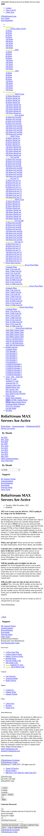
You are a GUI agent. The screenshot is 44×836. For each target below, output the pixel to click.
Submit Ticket (11, 692)
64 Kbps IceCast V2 (13, 185)
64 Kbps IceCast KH (13, 121)
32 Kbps (9, 31)
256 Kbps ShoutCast (13, 111)
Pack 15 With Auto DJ (14, 284)
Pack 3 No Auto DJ (13, 269)
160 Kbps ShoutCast (13, 107)
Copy (36, 825)
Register (9, 706)
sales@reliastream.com (9, 749)
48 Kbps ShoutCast (13, 98)
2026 (12, 50)
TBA (12, 71)
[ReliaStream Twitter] (9, 762)
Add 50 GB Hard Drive (14, 341)
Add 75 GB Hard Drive (14, 343)
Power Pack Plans (22, 265)
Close (4, 794)
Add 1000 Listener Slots (15, 330)
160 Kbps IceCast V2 (14, 191)
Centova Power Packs (14, 654)
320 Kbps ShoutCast (13, 113)
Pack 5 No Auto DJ (13, 273)
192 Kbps (9, 43)
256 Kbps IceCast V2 (14, 195)
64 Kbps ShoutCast (13, 100)
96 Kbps (9, 37)
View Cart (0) (11, 10)
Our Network (11, 676)
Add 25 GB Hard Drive (14, 339)
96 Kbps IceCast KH (13, 124)
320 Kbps (9, 48)
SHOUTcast (15, 94)
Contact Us (10, 690)
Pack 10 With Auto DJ (14, 280)
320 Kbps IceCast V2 (14, 197)
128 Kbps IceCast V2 (14, 189)
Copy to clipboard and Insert (17, 827)
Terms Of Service (12, 768)
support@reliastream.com (10, 751)
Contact (8, 8)
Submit (10, 794)
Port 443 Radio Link (13, 661)
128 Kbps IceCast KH (14, 126)
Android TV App (14, 665)
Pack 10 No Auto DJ (13, 278)
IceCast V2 (12, 178)
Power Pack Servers (13, 263)
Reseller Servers (12, 347)
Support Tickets (11, 694)
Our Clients (5, 18)
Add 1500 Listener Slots (15, 332)
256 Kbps (9, 46)
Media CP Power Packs (14, 656)
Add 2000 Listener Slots (15, 335)
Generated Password (8, 820)
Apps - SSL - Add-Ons (14, 377)
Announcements (18, 426)
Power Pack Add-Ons (19, 328)
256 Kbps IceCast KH (14, 132)
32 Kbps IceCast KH (13, 117)
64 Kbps (9, 35)
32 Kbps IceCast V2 (13, 181)
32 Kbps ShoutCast (13, 96)
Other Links (10, 396)
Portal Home (5, 426)
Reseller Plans (11, 658)
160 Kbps (9, 41)
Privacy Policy (11, 771)
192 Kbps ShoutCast (13, 109)
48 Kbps (9, 33)
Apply (4, 799)
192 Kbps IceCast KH (14, 130)
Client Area (10, 12)
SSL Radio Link (12, 663)
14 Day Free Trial (12, 652)
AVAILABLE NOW (16, 29)
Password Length (7, 816)
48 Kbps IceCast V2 (13, 183)
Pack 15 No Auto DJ (13, 282)
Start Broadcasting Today (10, 643)
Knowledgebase (7, 20)
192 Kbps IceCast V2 (14, 193)
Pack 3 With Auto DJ (13, 271)
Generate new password (10, 825)
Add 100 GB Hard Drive (15, 345)
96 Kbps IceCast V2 (13, 187)
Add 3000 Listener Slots (15, 337)
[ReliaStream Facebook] (10, 760)
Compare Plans (11, 267)
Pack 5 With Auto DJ (13, 275)
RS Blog (9, 410)
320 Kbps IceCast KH (14, 134)
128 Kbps (9, 39)
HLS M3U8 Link (15, 667)
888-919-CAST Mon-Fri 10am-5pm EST (21, 773)
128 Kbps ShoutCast (13, 105)
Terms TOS (10, 708)
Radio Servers (11, 681)
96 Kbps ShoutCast (13, 102)
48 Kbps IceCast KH (13, 119)
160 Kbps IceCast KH (14, 128)
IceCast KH (15, 115)
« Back (3, 617)
